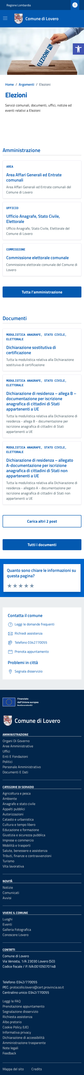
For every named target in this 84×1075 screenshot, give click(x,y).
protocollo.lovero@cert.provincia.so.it (37, 987)
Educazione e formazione (21, 829)
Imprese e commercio (18, 840)
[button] (78, 49)
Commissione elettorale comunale (37, 257)
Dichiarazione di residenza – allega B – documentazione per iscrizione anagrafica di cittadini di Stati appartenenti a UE (41, 401)
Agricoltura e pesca (17, 793)
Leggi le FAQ (12, 1001)
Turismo (8, 861)
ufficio (12, 208)
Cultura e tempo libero (19, 824)
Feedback (9, 1053)
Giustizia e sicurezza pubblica (24, 835)
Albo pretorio (12, 1021)
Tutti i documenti (42, 545)
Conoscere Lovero (15, 934)
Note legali (10, 1047)
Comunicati (11, 892)
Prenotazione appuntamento (23, 1006)
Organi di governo (16, 740)
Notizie (8, 887)
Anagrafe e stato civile (19, 803)
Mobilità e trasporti (17, 845)
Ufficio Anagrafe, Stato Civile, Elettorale (33, 219)
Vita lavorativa (13, 866)
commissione (15, 249)
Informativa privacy (17, 1032)
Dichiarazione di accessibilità (23, 1037)
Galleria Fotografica (17, 929)
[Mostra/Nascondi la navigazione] (5, 18)
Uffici (6, 751)
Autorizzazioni (13, 814)
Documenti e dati (15, 772)
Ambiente (10, 798)
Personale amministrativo (22, 766)
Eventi (7, 924)
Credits (36, 1069)
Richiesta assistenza (17, 1016)
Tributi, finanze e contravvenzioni (27, 855)
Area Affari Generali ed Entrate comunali (34, 177)
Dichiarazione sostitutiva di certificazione (31, 350)
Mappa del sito (13, 1069)
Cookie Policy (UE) (15, 1027)
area (9, 166)
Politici (7, 761)
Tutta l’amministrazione (42, 292)
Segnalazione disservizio (20, 1011)
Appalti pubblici (14, 809)
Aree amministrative (18, 746)
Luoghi (7, 919)
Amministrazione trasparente (24, 1042)
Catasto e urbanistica (18, 819)
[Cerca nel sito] (72, 18)
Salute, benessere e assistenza (25, 850)
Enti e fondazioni (15, 756)
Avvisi (7, 897)
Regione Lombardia (18, 5)
